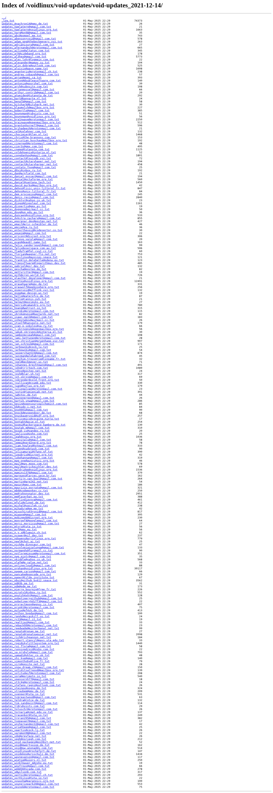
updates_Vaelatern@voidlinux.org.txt (30, 29)
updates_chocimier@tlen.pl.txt (25, 134)
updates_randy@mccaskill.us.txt (26, 616)
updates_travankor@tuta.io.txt (25, 715)
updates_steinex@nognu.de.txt (24, 688)
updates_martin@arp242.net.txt (25, 481)
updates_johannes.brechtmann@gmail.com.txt (34, 364)
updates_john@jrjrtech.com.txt (25, 367)
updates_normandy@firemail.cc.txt (27, 550)
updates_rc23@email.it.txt (22, 619)
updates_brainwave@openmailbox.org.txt (31, 122)
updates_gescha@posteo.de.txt (24, 269)
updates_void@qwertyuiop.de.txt (26, 745)
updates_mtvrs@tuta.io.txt (22, 526)
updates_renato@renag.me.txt (23, 631)
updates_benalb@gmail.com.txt (24, 101)
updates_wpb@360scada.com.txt (24, 768)
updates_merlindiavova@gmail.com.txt (30, 499)
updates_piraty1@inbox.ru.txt (24, 592)
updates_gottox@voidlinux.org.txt (27, 281)
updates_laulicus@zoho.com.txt (25, 433)
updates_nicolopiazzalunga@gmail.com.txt (33, 547)
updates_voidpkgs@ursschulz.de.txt (28, 753)
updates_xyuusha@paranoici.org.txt (28, 780)
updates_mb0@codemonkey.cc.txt (25, 490)
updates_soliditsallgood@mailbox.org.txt (33, 670)
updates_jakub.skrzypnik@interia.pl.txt (32, 331)
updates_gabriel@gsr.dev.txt (23, 266)
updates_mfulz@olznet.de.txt (23, 502)
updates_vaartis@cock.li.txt (23, 730)
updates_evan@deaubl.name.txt (24, 242)
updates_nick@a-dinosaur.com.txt (26, 544)
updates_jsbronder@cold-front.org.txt (30, 379)
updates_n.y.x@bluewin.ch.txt (24, 532)
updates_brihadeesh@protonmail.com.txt (31, 128)
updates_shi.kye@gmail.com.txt (25, 658)
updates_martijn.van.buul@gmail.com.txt (32, 478)
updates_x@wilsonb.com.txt (22, 771)
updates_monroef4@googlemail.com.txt (30, 520)
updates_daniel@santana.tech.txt (26, 182)
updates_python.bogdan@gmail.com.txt (30, 613)
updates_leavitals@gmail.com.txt (26, 439)
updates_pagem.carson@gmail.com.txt (29, 571)
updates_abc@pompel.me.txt (22, 35)
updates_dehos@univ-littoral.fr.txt (29, 191)
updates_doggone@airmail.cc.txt (26, 209)
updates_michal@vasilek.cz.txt (25, 505)
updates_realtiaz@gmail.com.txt (26, 622)
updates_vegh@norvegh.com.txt (24, 739)
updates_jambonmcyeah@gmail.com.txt (29, 334)
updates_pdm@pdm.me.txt (19, 586)
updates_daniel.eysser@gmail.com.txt (30, 176)
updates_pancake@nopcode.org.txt (26, 574)
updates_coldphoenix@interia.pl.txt (29, 152)
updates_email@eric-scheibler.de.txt (30, 224)
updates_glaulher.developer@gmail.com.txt (34, 278)
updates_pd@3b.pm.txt (18, 583)
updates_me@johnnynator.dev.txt (26, 493)
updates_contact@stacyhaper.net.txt (29, 161)
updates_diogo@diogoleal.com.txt (26, 203)
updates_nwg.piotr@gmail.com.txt (26, 556)
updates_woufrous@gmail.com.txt (26, 765)
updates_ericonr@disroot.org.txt (26, 236)
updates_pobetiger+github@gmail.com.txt (32, 598)
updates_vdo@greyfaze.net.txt (24, 736)
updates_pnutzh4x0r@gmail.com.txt (27, 595)
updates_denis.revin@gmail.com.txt (28, 197)
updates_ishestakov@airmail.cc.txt (28, 319)
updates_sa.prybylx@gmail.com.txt (27, 652)
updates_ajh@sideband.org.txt (24, 53)
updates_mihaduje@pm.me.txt (22, 508)
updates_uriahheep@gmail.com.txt (26, 727)
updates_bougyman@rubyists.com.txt (28, 113)
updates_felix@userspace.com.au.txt (29, 248)
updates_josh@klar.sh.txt (21, 373)
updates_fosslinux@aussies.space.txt (30, 257)
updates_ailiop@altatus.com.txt (26, 50)
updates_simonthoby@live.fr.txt (26, 661)
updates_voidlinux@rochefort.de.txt (29, 750)
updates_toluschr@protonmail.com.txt (30, 709)
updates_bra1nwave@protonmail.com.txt (30, 119)
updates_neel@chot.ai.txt (21, 541)
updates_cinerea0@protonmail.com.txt (30, 143)
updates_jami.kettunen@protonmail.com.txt (34, 337)
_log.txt (8, 20)
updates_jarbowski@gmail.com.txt (26, 349)
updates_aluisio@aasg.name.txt (25, 68)
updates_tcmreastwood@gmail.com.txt (29, 697)
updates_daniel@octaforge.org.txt (27, 179)
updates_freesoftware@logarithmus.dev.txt (34, 263)
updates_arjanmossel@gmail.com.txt (28, 89)
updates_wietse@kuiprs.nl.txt (24, 759)
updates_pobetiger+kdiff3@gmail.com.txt (32, 601)
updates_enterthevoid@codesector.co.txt (32, 230)
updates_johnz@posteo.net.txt (24, 370)
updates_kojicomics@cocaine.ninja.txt (30, 418)
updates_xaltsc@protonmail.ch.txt (27, 774)
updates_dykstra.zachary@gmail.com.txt (31, 218)
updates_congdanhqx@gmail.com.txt (27, 155)
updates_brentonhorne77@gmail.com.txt (30, 125)
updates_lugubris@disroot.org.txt (27, 454)
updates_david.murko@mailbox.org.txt (30, 185)
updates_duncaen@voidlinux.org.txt (28, 215)
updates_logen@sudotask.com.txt (26, 448)
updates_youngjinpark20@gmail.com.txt (30, 783)
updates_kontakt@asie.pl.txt (23, 421)
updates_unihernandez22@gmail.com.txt (30, 724)
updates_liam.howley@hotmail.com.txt (30, 445)
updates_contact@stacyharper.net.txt (30, 164)
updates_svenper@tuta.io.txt (23, 694)
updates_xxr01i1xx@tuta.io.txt (25, 777)
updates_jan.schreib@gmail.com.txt (28, 343)
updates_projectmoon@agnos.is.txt (27, 604)
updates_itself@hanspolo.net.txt (26, 322)
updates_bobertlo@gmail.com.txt (26, 110)
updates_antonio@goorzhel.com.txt (27, 83)
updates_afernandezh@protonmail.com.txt (32, 47)
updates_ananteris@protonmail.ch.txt (30, 71)
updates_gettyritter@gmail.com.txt (28, 272)
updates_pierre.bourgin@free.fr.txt (29, 589)
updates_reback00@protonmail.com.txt (30, 625)
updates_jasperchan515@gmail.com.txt (30, 352)
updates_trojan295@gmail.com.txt (26, 718)
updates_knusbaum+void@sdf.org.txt (28, 415)
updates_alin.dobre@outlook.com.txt (29, 65)
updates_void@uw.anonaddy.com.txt (27, 748)
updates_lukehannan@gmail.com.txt (27, 457)
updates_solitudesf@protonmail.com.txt (31, 673)
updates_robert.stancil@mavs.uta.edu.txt (33, 640)
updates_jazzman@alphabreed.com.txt (29, 355)
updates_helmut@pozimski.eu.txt (26, 302)
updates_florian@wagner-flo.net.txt (29, 254)
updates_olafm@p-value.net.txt (25, 562)
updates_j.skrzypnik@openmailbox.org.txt (33, 328)
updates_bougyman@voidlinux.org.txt (29, 116)
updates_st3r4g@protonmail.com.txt (28, 682)
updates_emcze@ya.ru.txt (20, 227)
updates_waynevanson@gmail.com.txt (28, 756)
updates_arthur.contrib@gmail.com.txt (30, 92)
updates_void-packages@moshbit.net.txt (31, 742)
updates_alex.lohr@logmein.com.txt (28, 59)
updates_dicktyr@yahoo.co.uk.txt (26, 200)
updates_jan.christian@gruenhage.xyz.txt (33, 340)
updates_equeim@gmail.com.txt (24, 233)
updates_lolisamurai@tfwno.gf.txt (27, 451)
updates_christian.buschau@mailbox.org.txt (34, 140)
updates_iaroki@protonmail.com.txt (28, 310)
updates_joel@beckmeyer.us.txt (25, 361)
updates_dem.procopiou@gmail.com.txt (30, 194)
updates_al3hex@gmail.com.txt (24, 56)
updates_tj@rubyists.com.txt (23, 706)
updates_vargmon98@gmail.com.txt (26, 733)
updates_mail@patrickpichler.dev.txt (30, 466)
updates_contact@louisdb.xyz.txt (26, 158)
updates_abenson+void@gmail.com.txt (29, 38)
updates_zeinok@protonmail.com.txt (28, 786)
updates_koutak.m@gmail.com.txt (26, 427)
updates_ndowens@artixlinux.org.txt (29, 538)
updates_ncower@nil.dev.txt (22, 535)
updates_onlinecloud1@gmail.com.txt (29, 565)
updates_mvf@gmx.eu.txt (19, 529)
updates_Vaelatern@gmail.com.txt (26, 26)
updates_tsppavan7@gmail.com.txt (26, 721)
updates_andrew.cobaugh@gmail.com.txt (30, 74)
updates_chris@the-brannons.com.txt (29, 137)
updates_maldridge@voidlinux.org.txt (30, 469)
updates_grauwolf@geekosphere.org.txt (30, 287)
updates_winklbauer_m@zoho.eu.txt (27, 762)
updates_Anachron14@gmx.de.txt (25, 23)
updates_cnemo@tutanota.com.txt (26, 149)
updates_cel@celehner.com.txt (24, 131)
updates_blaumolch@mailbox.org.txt (28, 107)
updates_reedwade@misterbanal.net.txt (30, 628)
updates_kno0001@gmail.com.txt (25, 409)
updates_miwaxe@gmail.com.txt (24, 514)
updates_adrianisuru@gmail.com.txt (28, 44)
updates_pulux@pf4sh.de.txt (22, 610)
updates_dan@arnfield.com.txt (24, 173)
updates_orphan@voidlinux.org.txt (27, 568)
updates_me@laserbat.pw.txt (22, 496)
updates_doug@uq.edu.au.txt (22, 212)
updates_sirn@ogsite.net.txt (23, 664)
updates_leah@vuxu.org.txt (22, 436)
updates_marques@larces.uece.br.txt (29, 475)
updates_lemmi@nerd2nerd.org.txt (26, 442)
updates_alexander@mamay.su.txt (26, 62)
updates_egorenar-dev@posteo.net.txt (30, 221)
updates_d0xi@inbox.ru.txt (22, 170)
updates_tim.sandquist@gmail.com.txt (30, 703)
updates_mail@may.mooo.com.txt (25, 463)
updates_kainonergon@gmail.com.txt (28, 397)
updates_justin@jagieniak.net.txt (27, 391)
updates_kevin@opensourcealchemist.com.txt (34, 403)
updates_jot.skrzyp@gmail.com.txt (27, 376)
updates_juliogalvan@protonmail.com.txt (32, 388)
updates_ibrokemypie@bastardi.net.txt (30, 313)
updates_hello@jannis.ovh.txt (24, 299)
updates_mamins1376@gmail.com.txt (27, 472)
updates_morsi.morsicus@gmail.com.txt (30, 523)
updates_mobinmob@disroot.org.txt (27, 517)
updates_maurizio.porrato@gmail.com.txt (32, 487)
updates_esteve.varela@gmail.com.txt (30, 239)
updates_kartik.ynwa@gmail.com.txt (28, 400)
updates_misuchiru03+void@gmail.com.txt (32, 511)
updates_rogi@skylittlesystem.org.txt (30, 643)
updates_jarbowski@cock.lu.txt (25, 346)
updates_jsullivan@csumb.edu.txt (26, 382)
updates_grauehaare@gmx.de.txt (25, 284)
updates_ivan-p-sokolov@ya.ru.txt (27, 325)
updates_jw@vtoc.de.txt (19, 394)
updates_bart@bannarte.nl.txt (24, 98)
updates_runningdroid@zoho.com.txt (28, 649)
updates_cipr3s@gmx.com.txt (22, 146)
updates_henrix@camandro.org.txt (26, 305)
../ (4, 17)
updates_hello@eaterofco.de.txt (26, 296)
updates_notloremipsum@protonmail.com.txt (34, 553)
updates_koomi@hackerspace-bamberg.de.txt (34, 424)
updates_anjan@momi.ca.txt (22, 77)
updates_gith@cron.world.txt (23, 275)
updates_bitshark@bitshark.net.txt (28, 104)
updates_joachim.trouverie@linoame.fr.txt (34, 358)
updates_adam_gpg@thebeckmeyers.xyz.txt (32, 41)
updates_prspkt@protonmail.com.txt (28, 607)
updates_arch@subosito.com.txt (25, 86)
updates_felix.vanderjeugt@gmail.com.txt (33, 245)
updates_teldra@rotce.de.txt (23, 700)
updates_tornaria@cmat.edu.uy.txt (27, 712)
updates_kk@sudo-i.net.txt (22, 406)
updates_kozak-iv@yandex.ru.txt (26, 430)
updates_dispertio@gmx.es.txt (24, 206)
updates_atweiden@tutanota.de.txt (27, 95)
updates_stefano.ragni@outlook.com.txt (31, 685)
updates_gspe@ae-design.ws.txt (25, 293)
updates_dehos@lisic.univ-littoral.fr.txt (34, 188)
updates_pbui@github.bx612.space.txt (30, 580)
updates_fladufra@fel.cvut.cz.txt (27, 251)
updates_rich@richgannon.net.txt (26, 637)
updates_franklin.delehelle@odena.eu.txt (33, 260)
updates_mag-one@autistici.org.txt (28, 460)
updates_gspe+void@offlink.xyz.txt (28, 290)
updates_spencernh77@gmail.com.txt (28, 679)
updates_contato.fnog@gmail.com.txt (29, 167)
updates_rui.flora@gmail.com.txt (26, 646)
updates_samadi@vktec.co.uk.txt (26, 655)
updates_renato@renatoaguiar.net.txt (30, 634)
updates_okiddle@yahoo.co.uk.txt (26, 559)
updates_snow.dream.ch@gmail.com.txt (30, 667)
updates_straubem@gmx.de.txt (23, 691)
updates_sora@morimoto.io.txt (24, 676)
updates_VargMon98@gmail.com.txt (26, 32)
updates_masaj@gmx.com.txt (22, 484)
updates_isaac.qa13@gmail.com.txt (27, 316)
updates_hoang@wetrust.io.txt (24, 308)
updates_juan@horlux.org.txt (23, 385)
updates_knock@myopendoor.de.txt (26, 412)
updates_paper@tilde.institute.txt (28, 577)
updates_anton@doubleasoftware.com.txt (31, 80)
